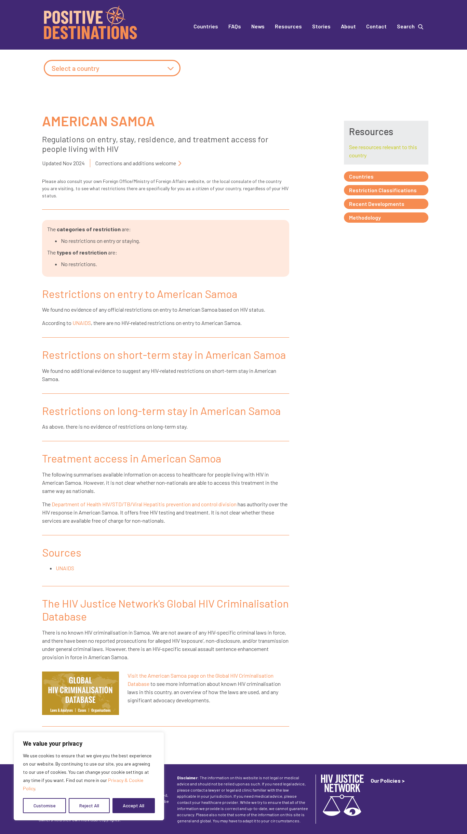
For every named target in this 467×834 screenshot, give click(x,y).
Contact (376, 26)
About (348, 26)
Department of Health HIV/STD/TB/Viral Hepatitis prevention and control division (144, 504)
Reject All (89, 805)
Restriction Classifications (383, 190)
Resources (288, 26)
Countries (206, 26)
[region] (89, 776)
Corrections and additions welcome (135, 163)
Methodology (365, 217)
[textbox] (112, 68)
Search (406, 26)
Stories (321, 26)
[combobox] (112, 68)
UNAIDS (81, 323)
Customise (45, 805)
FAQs (234, 26)
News (258, 26)
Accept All (133, 805)
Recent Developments (376, 203)
